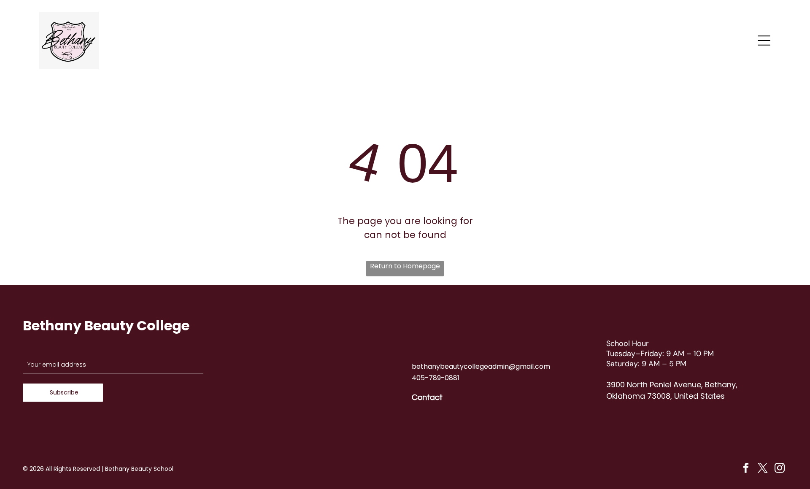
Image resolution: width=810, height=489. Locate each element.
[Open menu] (764, 40)
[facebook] (746, 469)
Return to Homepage (405, 266)
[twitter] (763, 469)
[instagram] (779, 469)
